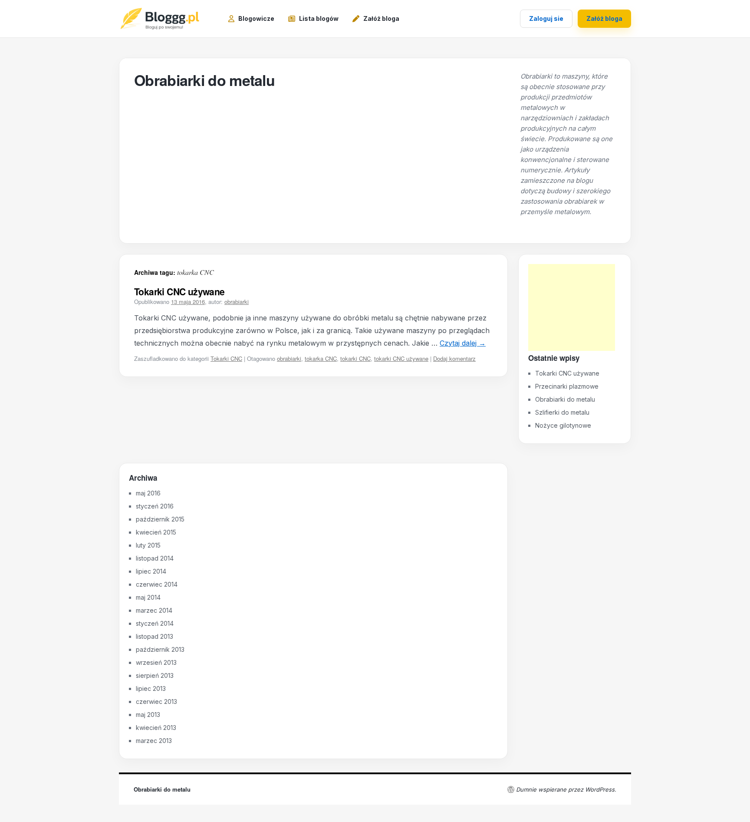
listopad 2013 (154, 636)
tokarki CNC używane (401, 358)
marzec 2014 (154, 610)
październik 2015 (160, 519)
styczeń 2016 (155, 506)
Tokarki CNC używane (179, 291)
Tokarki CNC (226, 358)
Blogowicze (256, 18)
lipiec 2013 (151, 688)
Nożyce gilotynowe (563, 425)
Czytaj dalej (463, 343)
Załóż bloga (381, 18)
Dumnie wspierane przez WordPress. (566, 789)
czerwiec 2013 (156, 701)
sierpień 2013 (155, 675)
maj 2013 (148, 714)
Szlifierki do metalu (562, 412)
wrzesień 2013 (156, 662)
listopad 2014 (155, 558)
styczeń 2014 (155, 623)
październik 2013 (160, 649)
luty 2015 (148, 545)
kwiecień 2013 (156, 727)
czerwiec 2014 (157, 584)
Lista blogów (319, 18)
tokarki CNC (355, 358)
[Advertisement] (571, 307)
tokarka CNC (321, 358)
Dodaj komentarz (454, 358)
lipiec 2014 (151, 571)
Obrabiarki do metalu (204, 79)
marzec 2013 (154, 740)
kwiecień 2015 (156, 532)
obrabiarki (236, 301)
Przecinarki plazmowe (567, 386)
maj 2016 (148, 493)
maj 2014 (148, 597)
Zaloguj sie (546, 18)
